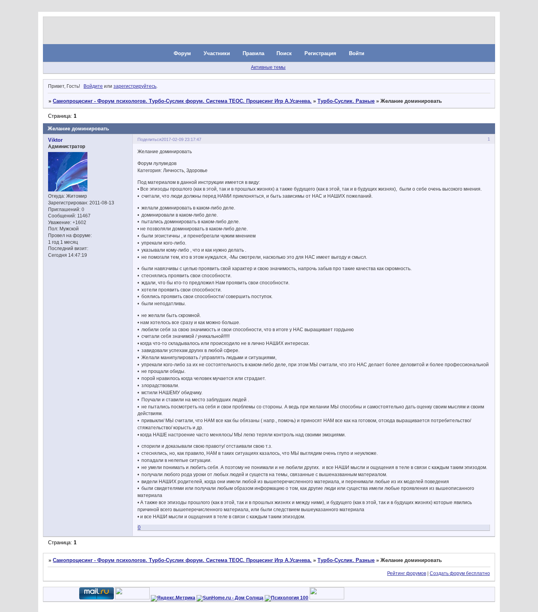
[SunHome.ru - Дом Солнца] (230, 598)
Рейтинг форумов (406, 573)
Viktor (55, 140)
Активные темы (268, 67)
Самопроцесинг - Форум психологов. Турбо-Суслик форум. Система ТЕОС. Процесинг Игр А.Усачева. (182, 101)
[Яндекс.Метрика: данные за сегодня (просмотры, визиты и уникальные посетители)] (173, 598)
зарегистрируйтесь (134, 86)
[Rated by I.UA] (132, 598)
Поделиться (149, 139)
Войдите (93, 86)
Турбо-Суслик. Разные (346, 101)
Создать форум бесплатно (460, 573)
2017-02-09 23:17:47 (181, 139)
